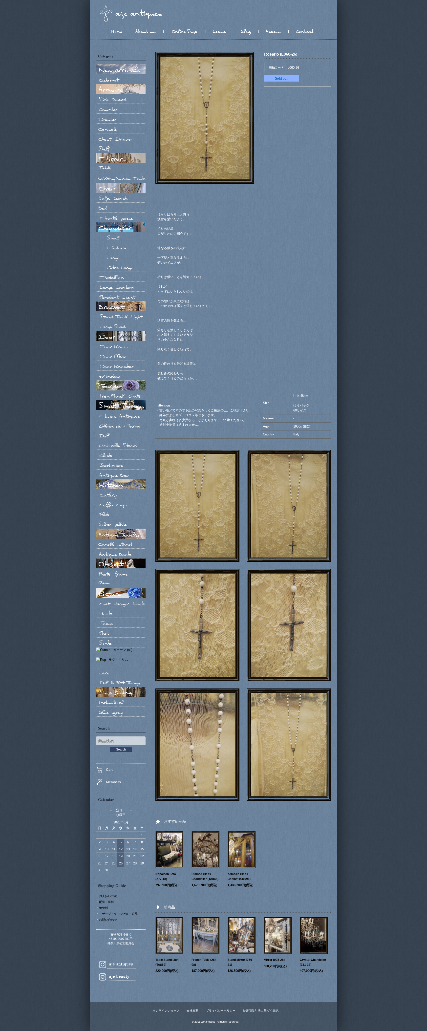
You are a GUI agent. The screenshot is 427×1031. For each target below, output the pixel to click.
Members (113, 782)
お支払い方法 (108, 896)
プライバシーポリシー (220, 1010)
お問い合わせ (108, 920)
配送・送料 (106, 902)
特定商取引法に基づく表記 (260, 1010)
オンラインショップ (165, 1010)
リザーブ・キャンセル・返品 (118, 914)
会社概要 (192, 1010)
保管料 (103, 908)
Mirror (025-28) (274, 960)
